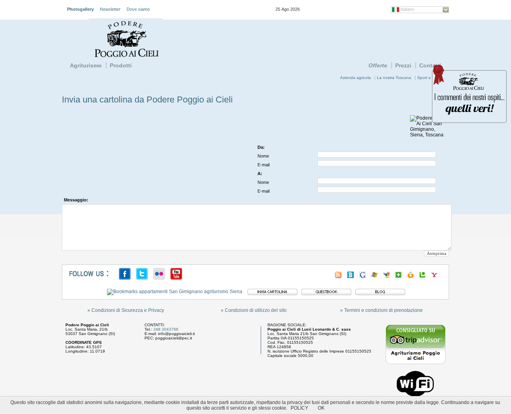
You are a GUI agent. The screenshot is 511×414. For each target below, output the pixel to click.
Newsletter (110, 9)
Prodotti (121, 65)
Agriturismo (86, 65)
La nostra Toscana (394, 77)
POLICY (299, 408)
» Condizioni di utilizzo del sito (254, 310)
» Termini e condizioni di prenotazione (381, 310)
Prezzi (403, 65)
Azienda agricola (355, 77)
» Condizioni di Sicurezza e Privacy (125, 310)
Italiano (407, 9)
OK (321, 408)
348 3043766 (165, 329)
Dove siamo (138, 9)
